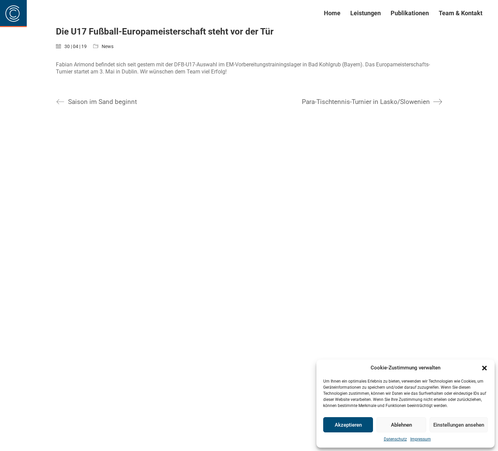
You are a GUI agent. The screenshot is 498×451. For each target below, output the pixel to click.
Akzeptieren (348, 425)
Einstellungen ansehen (458, 425)
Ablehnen (401, 425)
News (107, 46)
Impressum (420, 439)
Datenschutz (395, 439)
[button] (484, 368)
